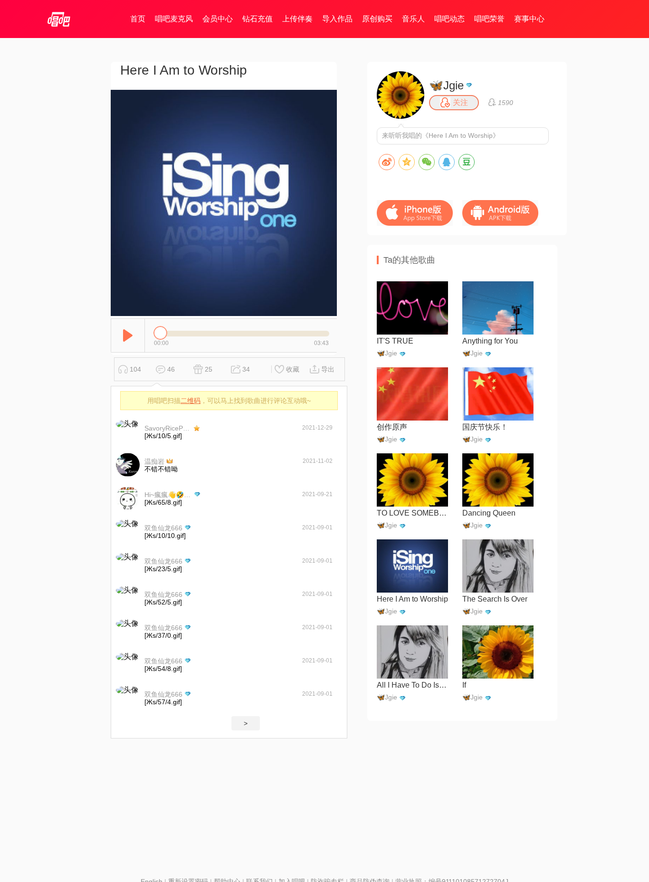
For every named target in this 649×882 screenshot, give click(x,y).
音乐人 (413, 19)
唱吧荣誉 (489, 19)
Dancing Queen (488, 513)
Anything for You (490, 341)
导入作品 (337, 19)
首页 (137, 19)
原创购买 (377, 19)
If (464, 685)
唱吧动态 (449, 19)
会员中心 (217, 19)
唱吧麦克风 (174, 19)
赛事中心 (529, 19)
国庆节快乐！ (485, 427)
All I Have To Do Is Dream (412, 685)
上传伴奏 (297, 19)
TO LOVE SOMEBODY (412, 513)
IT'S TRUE (395, 341)
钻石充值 (257, 19)
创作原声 (392, 427)
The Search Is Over (494, 599)
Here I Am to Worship (412, 599)
